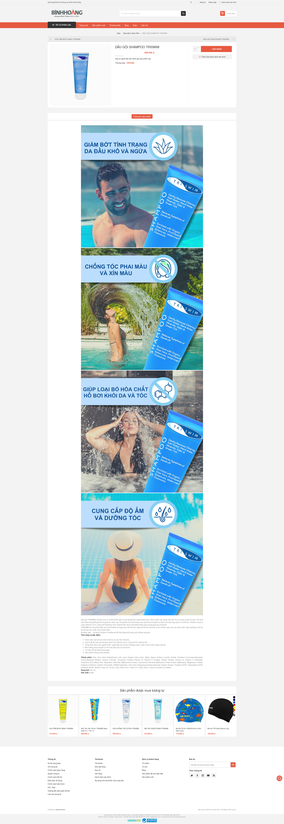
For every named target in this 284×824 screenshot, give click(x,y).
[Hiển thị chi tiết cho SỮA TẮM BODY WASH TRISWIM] (63, 710)
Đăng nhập (212, 2)
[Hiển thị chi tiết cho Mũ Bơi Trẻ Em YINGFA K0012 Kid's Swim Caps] (189, 710)
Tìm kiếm (183, 13)
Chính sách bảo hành (56, 784)
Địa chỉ (97, 770)
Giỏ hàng (98, 773)
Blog (144, 770)
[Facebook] (197, 775)
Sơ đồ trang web (54, 763)
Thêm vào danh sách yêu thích (213, 56)
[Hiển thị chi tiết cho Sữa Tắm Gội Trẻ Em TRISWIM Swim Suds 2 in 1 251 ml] (94, 710)
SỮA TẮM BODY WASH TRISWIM (61, 728)
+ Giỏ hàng (216, 49)
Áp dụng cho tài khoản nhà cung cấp (109, 780)
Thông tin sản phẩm (142, 116)
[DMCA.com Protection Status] (134, 820)
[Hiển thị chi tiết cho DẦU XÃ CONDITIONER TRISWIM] (158, 710)
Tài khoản (99, 763)
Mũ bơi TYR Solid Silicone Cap (218, 728)
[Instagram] (202, 775)
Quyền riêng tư (53, 773)
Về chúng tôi (53, 766)
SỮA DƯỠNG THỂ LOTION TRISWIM (126, 728)
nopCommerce (60, 809)
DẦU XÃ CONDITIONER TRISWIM (156, 728)
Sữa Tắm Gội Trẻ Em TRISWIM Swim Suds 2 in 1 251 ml (94, 729)
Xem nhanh (58, 722)
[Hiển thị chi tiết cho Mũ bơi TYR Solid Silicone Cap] (221, 710)
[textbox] (150, 13)
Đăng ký (203, 2)
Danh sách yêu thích (103, 777)
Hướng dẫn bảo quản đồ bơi (59, 790)
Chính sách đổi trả (55, 777)
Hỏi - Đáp (51, 787)
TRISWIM (130, 63)
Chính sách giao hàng (56, 770)
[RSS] (213, 775)
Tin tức (144, 766)
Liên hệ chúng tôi (54, 794)
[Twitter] (191, 775)
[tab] (142, 116)
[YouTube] (208, 775)
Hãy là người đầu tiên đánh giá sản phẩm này (133, 58)
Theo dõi (233, 764)
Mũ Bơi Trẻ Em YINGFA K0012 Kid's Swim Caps (188, 729)
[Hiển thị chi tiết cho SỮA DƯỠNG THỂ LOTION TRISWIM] (126, 710)
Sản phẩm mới (147, 777)
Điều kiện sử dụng (55, 780)
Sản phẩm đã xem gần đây (152, 773)
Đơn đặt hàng (100, 766)
